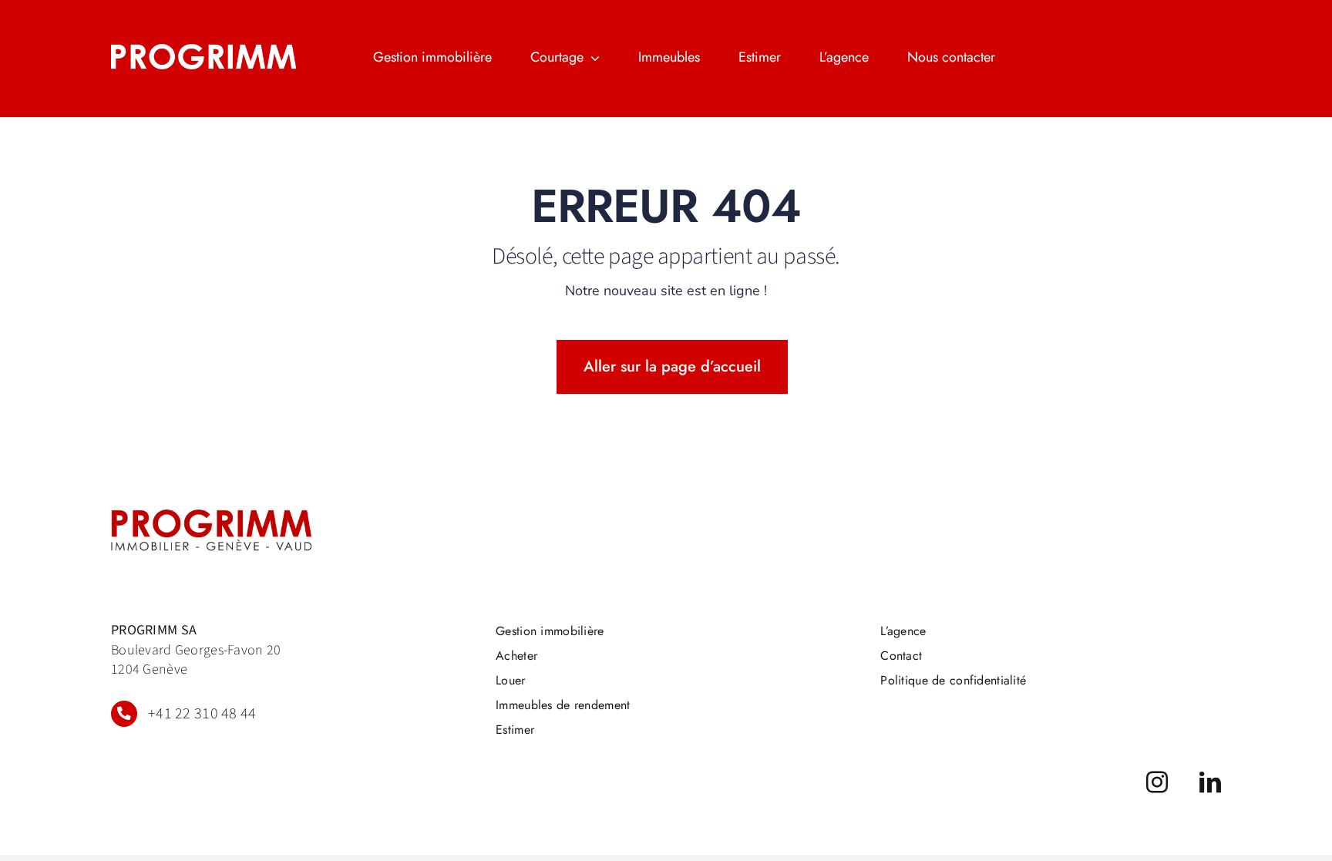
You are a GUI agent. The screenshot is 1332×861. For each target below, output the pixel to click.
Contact (901, 655)
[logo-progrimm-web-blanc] (203, 51)
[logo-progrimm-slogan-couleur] (211, 516)
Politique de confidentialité (953, 680)
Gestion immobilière (550, 631)
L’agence (903, 631)
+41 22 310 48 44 (202, 714)
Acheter (516, 655)
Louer (510, 680)
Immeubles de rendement (563, 705)
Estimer (515, 729)
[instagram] (1157, 782)
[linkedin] (1210, 782)
